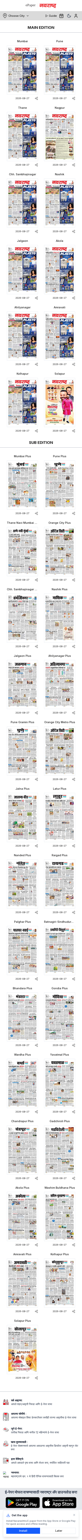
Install (23, 1530)
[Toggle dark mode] (69, 16)
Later (58, 1530)
